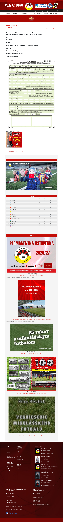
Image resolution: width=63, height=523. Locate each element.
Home (8, 14)
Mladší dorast (19, 450)
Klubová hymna (10, 455)
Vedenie (8, 452)
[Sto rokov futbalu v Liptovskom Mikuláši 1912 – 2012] (31, 373)
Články (47, 28)
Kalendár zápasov (10, 463)
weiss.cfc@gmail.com (46, 468)
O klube (14, 14)
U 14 (18, 452)
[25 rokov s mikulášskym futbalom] (31, 337)
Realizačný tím (10, 466)
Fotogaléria (19, 467)
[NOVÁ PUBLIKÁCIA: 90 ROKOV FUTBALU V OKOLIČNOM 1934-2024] (31, 298)
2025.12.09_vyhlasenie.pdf (15, 152)
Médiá (39, 14)
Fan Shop (53, 14)
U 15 (18, 451)
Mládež (32, 14)
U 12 (18, 455)
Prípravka (19, 456)
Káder (8, 464)
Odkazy (46, 14)
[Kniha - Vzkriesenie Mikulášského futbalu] (31, 414)
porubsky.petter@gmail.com (48, 485)
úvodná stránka (42, 28)
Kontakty (8, 453)
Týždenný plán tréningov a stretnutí (32, 228)
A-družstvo (23, 14)
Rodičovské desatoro (21, 459)
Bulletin (18, 468)
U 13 (18, 454)
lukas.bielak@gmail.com (47, 461)
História (8, 451)
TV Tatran (19, 465)
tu (19, 56)
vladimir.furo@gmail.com (47, 453)
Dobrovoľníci (9, 458)
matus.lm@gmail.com (46, 477)
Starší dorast (19, 448)
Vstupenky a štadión (11, 457)
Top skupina (19, 447)
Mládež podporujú (20, 457)
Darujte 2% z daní (53, 28)
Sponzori (8, 456)
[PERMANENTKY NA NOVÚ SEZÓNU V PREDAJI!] (31, 255)
